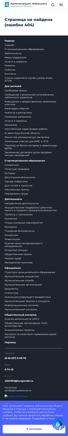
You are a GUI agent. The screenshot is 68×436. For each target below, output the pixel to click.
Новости (10, 65)
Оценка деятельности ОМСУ (22, 318)
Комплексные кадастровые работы (26, 128)
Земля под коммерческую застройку (27, 137)
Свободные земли (16, 90)
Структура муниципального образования (30, 272)
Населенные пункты (17, 189)
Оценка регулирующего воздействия (28, 297)
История (10, 173)
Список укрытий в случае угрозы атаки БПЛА (28, 79)
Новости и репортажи (18, 112)
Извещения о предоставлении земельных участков (30, 103)
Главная (9, 45)
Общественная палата (18, 254)
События (10, 69)
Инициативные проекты (19, 330)
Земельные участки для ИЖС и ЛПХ (26, 141)
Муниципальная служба (19, 280)
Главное (10, 40)
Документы (11, 288)
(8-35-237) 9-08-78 (15, 358)
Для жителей (13, 86)
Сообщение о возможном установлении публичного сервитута (29, 96)
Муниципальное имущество (22, 276)
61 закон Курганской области (22, 133)
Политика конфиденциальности (18, 389)
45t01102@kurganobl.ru (19, 381)
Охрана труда (13, 258)
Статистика (11, 292)
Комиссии (11, 218)
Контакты (10, 73)
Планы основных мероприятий (24, 222)
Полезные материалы (18, 116)
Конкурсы (11, 226)
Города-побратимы (16, 181)
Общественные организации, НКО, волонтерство (26, 324)
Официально (13, 268)
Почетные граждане (17, 169)
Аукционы (11, 124)
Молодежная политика (19, 262)
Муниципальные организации (23, 284)
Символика (11, 164)
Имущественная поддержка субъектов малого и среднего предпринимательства (30, 209)
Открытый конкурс (16, 250)
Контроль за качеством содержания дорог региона (31, 335)
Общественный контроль (21, 315)
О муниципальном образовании (24, 49)
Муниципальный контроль (21, 309)
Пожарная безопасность (19, 230)
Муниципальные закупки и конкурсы (27, 301)
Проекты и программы (19, 214)
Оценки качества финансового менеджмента (23, 245)
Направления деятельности (22, 203)
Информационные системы (21, 305)
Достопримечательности (20, 177)
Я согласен (34, 429)
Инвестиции (12, 239)
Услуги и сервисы (16, 61)
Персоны (10, 342)
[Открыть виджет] (58, 423)
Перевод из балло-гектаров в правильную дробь (31, 147)
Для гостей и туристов (18, 185)
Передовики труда (16, 193)
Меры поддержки (15, 57)
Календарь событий (17, 108)
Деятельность (13, 53)
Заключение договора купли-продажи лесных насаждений (28, 154)
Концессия (11, 235)
